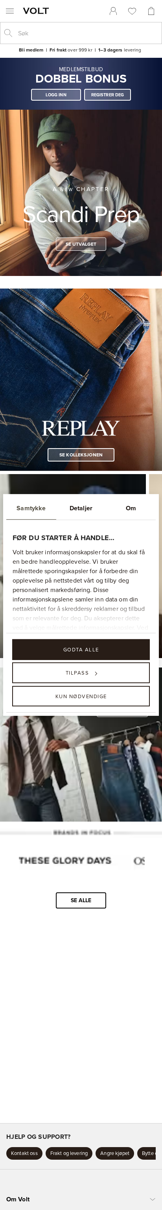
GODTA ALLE (81, 649)
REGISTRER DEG (107, 95)
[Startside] (37, 10)
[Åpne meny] (10, 11)
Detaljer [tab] (81, 508)
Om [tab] (131, 508)
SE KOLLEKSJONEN (81, 454)
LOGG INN (56, 95)
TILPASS (77, 672)
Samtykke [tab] (31, 508)
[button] (24, 1153)
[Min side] (113, 11)
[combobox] (87, 33)
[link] (113, 11)
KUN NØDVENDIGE (81, 695)
